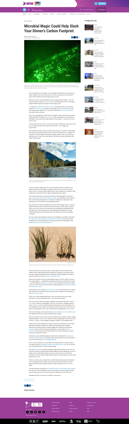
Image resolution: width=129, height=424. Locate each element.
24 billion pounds (48, 101)
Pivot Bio (37, 349)
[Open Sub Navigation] (26, 14)
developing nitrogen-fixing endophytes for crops (53, 344)
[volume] (28, 9)
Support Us (73, 14)
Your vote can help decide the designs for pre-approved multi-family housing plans (99, 54)
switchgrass (40, 337)
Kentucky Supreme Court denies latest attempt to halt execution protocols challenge (98, 134)
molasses (31, 329)
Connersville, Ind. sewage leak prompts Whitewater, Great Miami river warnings (99, 90)
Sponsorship (81, 14)
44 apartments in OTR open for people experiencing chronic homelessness (99, 122)
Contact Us (71, 405)
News (24, 14)
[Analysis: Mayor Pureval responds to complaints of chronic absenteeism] (89, 76)
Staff (88, 411)
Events (70, 402)
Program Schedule (55, 408)
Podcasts (45, 14)
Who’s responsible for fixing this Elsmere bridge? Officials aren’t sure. (99, 42)
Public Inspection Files (91, 402)
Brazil (54, 339)
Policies (70, 411)
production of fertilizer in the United (46, 106)
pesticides (54, 312)
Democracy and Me (73, 408)
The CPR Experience (56, 402)
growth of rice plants (48, 283)
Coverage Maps (90, 405)
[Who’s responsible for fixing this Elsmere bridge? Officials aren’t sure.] (89, 41)
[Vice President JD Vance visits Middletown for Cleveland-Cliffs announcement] (89, 27)
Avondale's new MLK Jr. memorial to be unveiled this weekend (99, 100)
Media (95, 61)
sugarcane (31, 337)
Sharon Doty (48, 117)
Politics (95, 25)
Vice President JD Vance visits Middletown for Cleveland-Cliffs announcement (98, 30)
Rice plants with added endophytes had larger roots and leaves (45, 219)
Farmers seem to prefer (52, 289)
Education (96, 107)
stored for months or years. (36, 293)
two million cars (39, 108)
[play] (24, 10)
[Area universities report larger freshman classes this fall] (89, 110)
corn (72, 336)
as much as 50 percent (67, 110)
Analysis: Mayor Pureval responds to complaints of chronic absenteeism (99, 78)
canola (68, 336)
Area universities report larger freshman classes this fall (99, 111)
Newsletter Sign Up (56, 411)
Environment (97, 85)
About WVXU (54, 405)
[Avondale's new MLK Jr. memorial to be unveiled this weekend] (89, 99)
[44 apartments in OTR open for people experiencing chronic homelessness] (89, 120)
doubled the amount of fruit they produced (40, 222)
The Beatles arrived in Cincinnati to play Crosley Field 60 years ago (99, 66)
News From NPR (28, 21)
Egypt (49, 339)
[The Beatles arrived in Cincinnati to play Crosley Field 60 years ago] (89, 64)
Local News (96, 38)
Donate (103, 3)
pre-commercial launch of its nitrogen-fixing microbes (60, 368)
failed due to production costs (52, 276)
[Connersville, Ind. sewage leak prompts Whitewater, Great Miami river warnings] (89, 88)
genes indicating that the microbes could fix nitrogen (43, 198)
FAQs (88, 408)
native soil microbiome (66, 312)
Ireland (44, 339)
